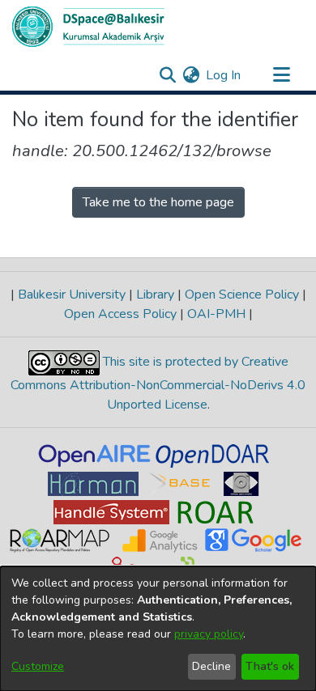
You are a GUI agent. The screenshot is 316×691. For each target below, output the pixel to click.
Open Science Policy (241, 294)
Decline (211, 666)
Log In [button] (224, 75)
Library (155, 294)
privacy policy (208, 634)
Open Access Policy (122, 314)
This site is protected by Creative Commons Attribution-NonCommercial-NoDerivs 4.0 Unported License (158, 383)
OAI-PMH (216, 314)
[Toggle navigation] (281, 75)
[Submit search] (167, 75)
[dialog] (158, 628)
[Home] (88, 26)
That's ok (270, 666)
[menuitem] (191, 75)
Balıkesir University (72, 294)
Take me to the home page (158, 202)
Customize (37, 666)
